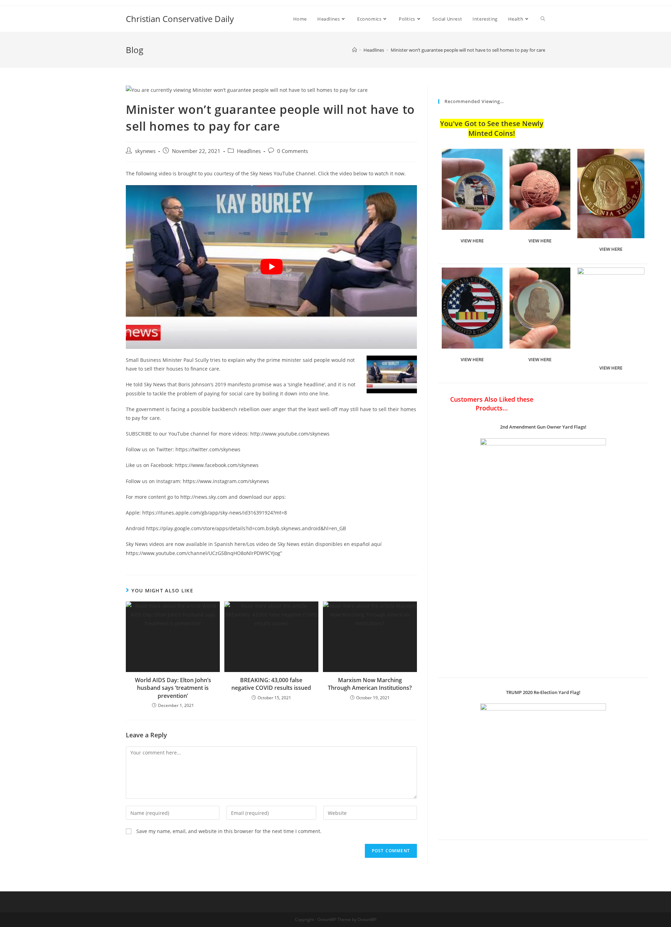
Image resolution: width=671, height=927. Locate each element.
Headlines (249, 151)
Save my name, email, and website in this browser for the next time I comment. (229, 831)
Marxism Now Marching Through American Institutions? (370, 684)
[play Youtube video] (271, 267)
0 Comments (292, 151)
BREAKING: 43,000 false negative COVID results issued (271, 684)
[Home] (354, 50)
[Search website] (542, 19)
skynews (145, 151)
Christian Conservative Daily (180, 18)
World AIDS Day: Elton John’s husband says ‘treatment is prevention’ (173, 688)
